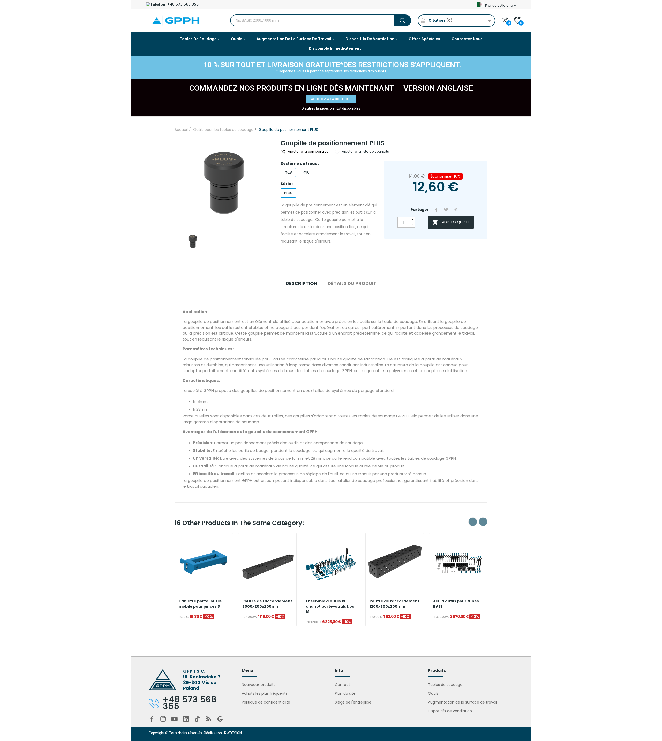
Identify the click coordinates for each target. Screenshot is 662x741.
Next (483, 521)
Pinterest (456, 210)
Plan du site (345, 693)
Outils (433, 693)
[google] (220, 719)
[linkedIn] (186, 719)
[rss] (209, 719)
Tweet (446, 210)
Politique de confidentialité (266, 702)
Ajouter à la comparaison (309, 151)
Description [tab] (301, 283)
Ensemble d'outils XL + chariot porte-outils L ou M (330, 606)
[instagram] (163, 719)
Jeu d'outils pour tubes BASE (456, 604)
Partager (436, 210)
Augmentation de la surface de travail (462, 702)
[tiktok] (197, 719)
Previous (472, 521)
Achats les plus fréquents (265, 693)
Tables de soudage (445, 684)
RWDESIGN (233, 733)
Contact (342, 684)
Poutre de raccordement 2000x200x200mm (267, 604)
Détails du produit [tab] (352, 283)
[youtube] (174, 719)
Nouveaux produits (258, 684)
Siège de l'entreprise (353, 702)
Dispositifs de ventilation (450, 711)
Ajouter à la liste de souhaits (365, 151)
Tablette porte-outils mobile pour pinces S (200, 604)
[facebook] (152, 719)
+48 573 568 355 (182, 4)
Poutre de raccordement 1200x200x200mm (394, 604)
